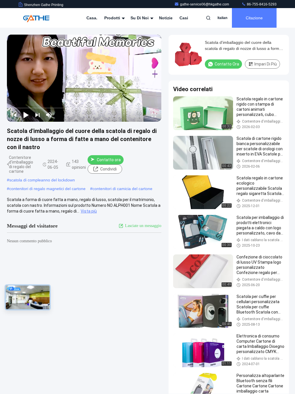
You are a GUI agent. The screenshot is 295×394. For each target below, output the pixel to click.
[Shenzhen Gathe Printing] (36, 18)
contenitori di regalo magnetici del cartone (47, 188)
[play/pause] (26, 114)
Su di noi (140, 18)
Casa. (91, 18)
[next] (37, 114)
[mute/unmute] (49, 114)
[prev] (14, 114)
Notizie (166, 18)
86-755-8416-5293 (261, 4)
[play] (84, 78)
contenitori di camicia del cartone (122, 188)
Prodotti (112, 18)
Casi (183, 18)
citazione (254, 18)
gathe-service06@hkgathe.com (205, 4)
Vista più (89, 211)
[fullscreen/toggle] (154, 114)
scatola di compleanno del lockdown (42, 180)
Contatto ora (109, 159)
